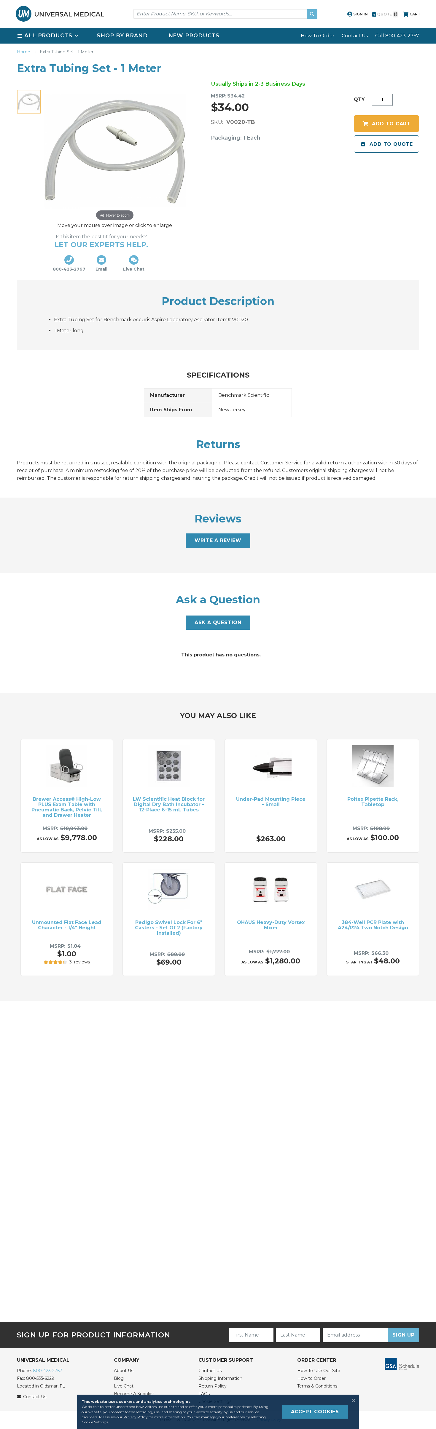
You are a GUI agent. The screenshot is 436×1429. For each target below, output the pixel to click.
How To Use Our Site (318, 1370)
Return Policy (212, 1386)
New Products (194, 35)
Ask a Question (218, 622)
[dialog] (218, 1412)
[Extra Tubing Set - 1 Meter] (29, 101)
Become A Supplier (134, 1393)
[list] (218, 36)
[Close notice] (352, 1400)
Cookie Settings (95, 1422)
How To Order (318, 36)
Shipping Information (220, 1378)
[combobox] (225, 14)
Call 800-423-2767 (397, 36)
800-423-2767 (47, 1370)
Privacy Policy (135, 1417)
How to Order (311, 1378)
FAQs (204, 1393)
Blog (119, 1378)
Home (24, 52)
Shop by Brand (122, 35)
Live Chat (123, 1386)
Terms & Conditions (317, 1386)
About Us (123, 1370)
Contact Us (355, 36)
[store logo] (60, 14)
